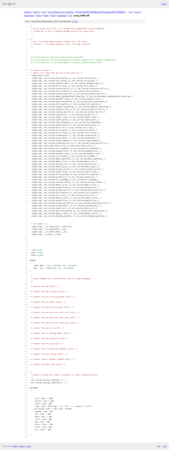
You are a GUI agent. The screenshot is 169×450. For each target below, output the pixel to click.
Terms (28, 446)
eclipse (27, 12)
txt (158, 446)
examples (29, 15)
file (75, 21)
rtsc (44, 12)
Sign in (164, 4)
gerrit (36, 12)
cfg (70, 15)
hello (45, 15)
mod (53, 15)
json (165, 446)
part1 (138, 12)
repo (38, 15)
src (131, 12)
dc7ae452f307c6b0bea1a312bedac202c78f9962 (100, 12)
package (62, 15)
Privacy (21, 446)
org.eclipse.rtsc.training (60, 12)
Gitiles (14, 446)
